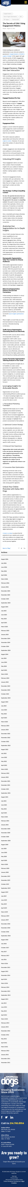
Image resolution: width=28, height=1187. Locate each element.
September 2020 (5, 840)
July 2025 (3, 610)
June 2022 (4, 757)
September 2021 (5, 793)
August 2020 (4, 844)
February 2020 (5, 868)
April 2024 (4, 670)
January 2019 (5, 920)
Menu (25, 2)
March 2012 (4, 1046)
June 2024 (4, 662)
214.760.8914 (17, 1123)
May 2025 (4, 618)
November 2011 (5, 1062)
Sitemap (14, 1176)
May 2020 (4, 856)
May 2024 (4, 666)
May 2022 (4, 761)
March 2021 (4, 816)
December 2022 (5, 733)
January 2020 (5, 872)
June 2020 (4, 852)
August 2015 (4, 971)
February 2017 (5, 955)
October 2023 (5, 694)
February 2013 (5, 1023)
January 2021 (5, 824)
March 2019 (4, 912)
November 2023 (5, 690)
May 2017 (4, 951)
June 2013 (4, 1007)
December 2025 (5, 591)
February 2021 (5, 820)
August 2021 (4, 797)
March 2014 (4, 983)
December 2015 (5, 967)
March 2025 (4, 626)
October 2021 (5, 789)
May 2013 (4, 1011)
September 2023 (5, 698)
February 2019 (5, 916)
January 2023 (5, 729)
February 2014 (5, 987)
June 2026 (4, 567)
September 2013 (5, 995)
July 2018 (3, 943)
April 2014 (4, 979)
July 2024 (3, 658)
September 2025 (5, 602)
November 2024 (5, 642)
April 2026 (4, 575)
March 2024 (4, 674)
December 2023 (5, 686)
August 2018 (4, 939)
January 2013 (5, 1027)
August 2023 (4, 702)
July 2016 (3, 959)
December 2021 (5, 781)
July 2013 (3, 1003)
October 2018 (5, 931)
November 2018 (5, 927)
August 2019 (4, 892)
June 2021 (4, 805)
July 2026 (3, 563)
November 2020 (5, 832)
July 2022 (3, 753)
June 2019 (4, 900)
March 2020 (4, 864)
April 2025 (4, 622)
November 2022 (5, 737)
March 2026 (4, 579)
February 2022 (5, 773)
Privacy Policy (14, 1178)
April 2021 (4, 813)
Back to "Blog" (6, 548)
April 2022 (4, 765)
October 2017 (5, 947)
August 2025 (4, 606)
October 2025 (5, 599)
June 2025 (4, 614)
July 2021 (3, 801)
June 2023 (4, 709)
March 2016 (4, 963)
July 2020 (3, 848)
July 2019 (3, 896)
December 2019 (5, 876)
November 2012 (5, 1031)
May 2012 (4, 1038)
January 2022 (5, 777)
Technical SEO (15, 19)
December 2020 (5, 828)
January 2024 (5, 682)
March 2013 (4, 1019)
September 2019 (5, 888)
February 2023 (5, 725)
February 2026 (5, 583)
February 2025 (5, 630)
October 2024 (5, 646)
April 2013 (4, 1015)
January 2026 (5, 587)
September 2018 (5, 935)
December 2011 (5, 1058)
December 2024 (5, 638)
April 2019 (4, 908)
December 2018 (5, 924)
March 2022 (4, 769)
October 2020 (5, 836)
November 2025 (5, 595)
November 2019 (5, 880)
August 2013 (4, 999)
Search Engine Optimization (10, 16)
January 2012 (5, 1054)
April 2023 (4, 717)
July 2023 (3, 706)
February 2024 (5, 678)
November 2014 (5, 975)
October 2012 (5, 1034)
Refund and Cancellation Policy (14, 1179)
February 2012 (5, 1050)
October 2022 (5, 741)
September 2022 (5, 745)
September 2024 (5, 650)
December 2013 (5, 991)
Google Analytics (8, 13)
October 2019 (5, 884)
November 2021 (5, 785)
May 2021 (4, 809)
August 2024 (4, 654)
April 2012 (4, 1042)
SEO (21, 16)
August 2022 (4, 749)
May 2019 (4, 904)
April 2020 (4, 860)
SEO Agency (6, 19)
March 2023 (4, 721)
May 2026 (4, 571)
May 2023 (4, 713)
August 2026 (4, 559)
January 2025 (5, 634)
